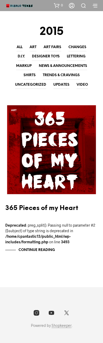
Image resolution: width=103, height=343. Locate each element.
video (82, 84)
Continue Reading (36, 250)
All (19, 47)
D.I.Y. (21, 56)
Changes (77, 47)
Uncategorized (30, 84)
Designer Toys (46, 56)
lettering (76, 56)
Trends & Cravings (61, 75)
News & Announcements (63, 66)
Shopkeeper (62, 325)
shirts (30, 75)
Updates (61, 84)
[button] (58, 5)
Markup (24, 66)
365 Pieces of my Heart (41, 208)
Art (33, 47)
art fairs (52, 47)
